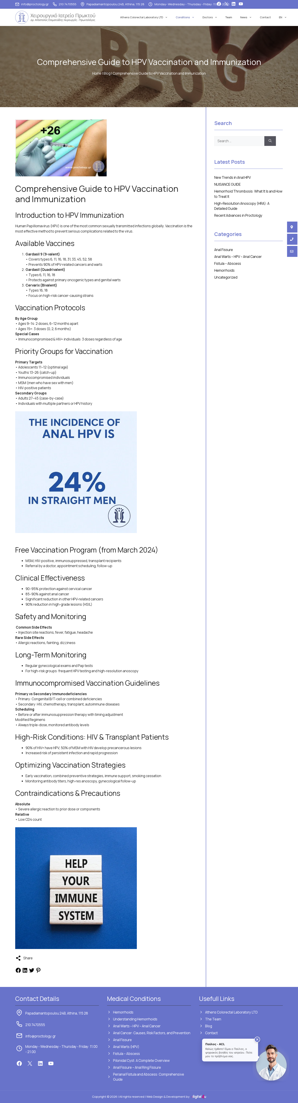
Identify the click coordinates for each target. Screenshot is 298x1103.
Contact (265, 17)
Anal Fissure (223, 249)
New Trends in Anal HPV (232, 177)
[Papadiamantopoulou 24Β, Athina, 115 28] (292, 227)
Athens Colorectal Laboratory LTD (141, 17)
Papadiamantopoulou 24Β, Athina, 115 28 (115, 4)
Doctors (208, 17)
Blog (107, 73)
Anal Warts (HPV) (126, 1046)
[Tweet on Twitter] (32, 972)
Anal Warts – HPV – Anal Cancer (238, 256)
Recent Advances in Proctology (238, 215)
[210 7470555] (292, 239)
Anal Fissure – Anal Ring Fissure (137, 1067)
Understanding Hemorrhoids (135, 1019)
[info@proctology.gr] (292, 251)
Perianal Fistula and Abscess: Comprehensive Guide (148, 1077)
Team (228, 17)
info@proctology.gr (35, 4)
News (243, 17)
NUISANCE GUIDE (227, 184)
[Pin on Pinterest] (38, 972)
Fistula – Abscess (227, 263)
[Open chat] (271, 1062)
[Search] (270, 141)
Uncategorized (225, 277)
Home (96, 73)
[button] (257, 1039)
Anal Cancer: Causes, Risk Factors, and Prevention (151, 1033)
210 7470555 (67, 4)
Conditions (183, 17)
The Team (213, 1019)
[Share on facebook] (18, 972)
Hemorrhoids (224, 270)
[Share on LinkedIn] (25, 972)
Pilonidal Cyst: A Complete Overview (141, 1060)
